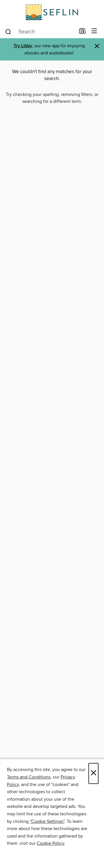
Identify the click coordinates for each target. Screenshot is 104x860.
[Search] (8, 31)
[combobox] (40, 32)
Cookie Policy (50, 843)
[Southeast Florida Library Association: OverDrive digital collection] (52, 12)
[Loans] (82, 32)
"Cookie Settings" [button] (47, 821)
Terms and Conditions (29, 777)
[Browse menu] (94, 31)
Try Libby (23, 46)
